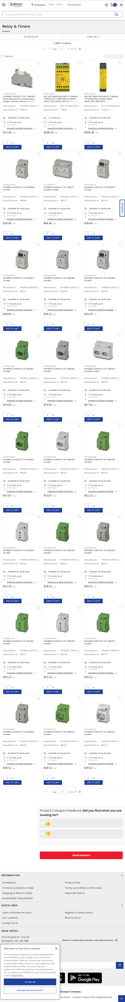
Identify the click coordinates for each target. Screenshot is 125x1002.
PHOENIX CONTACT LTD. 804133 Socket (59, 551)
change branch (74, 4)
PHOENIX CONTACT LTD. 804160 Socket (99, 279)
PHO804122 (50, 729)
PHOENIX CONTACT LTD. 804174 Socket (99, 188)
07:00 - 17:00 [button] (54, 4)
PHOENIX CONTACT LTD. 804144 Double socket (99, 370)
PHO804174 (90, 184)
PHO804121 (90, 729)
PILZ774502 (49, 94)
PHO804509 (9, 184)
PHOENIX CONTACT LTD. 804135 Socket (99, 460)
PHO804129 (9, 638)
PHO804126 (9, 729)
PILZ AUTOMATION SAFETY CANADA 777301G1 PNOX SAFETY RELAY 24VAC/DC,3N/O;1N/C (101, 99)
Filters (30, 36)
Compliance (9, 882)
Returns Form (73, 917)
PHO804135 (90, 457)
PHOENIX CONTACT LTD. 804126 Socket (18, 733)
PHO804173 (9, 275)
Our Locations (10, 917)
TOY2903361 (9, 94)
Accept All (30, 982)
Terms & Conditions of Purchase (83, 887)
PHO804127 (90, 638)
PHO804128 (50, 638)
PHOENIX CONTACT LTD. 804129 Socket (18, 642)
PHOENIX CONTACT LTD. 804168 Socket (59, 279)
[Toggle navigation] (4, 5)
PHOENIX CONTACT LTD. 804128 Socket (59, 642)
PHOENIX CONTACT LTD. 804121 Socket (99, 733)
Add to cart (12, 147)
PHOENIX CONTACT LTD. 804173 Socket (18, 279)
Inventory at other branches (20, 128)
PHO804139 (50, 457)
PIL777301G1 (90, 94)
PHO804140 (9, 457)
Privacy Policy (72, 882)
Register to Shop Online (79, 912)
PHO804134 (9, 547)
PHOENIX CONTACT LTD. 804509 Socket (18, 188)
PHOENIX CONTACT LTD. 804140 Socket (18, 460)
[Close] (56, 948)
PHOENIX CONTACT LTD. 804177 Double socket (59, 188)
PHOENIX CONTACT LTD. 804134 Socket (18, 551)
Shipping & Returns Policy (17, 893)
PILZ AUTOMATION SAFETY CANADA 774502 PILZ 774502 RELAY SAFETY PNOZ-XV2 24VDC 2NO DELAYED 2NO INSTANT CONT (62, 100)
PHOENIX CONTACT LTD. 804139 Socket (59, 460)
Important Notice (75, 893)
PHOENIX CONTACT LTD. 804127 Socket (99, 642)
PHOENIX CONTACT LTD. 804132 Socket (99, 551)
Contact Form (10, 923)
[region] (30, 972)
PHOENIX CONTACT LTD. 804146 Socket (59, 370)
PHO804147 (9, 366)
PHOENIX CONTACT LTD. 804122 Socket (59, 733)
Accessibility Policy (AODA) (17, 898)
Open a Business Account (16, 912)
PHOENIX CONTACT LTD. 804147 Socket (18, 370)
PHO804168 (50, 275)
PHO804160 (90, 275)
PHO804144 (90, 366)
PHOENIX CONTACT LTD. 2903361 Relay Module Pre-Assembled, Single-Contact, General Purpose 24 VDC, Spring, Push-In (21, 100)
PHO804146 (50, 366)
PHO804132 (90, 547)
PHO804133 (50, 547)
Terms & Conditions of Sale (18, 887)
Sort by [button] (92, 36)
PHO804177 (49, 184)
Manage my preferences (30, 990)
